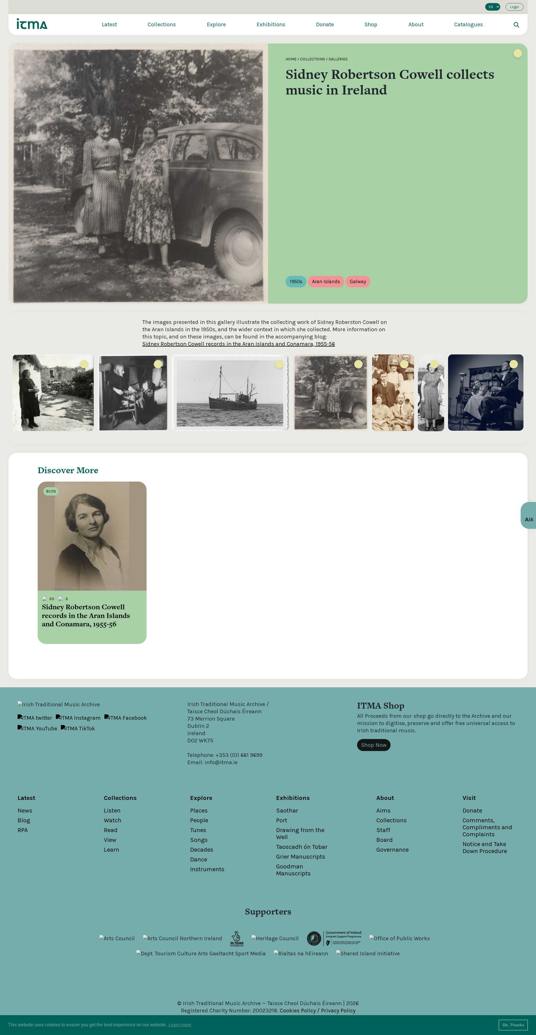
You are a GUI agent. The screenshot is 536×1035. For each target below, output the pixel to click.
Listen (112, 810)
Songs (199, 840)
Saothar (287, 810)
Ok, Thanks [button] (513, 1025)
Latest (109, 24)
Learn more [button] (180, 1024)
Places (199, 810)
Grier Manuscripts (300, 856)
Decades (201, 849)
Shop (371, 24)
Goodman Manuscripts (293, 870)
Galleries (338, 59)
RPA (23, 830)
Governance (392, 849)
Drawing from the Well (300, 833)
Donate (325, 24)
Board (384, 840)
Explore (216, 24)
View (110, 840)
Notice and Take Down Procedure (485, 847)
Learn (111, 849)
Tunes (198, 830)
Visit (469, 798)
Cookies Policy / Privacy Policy (317, 1010)
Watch (112, 820)
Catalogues (468, 24)
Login (514, 7)
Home (291, 59)
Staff (383, 830)
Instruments (207, 869)
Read (111, 830)
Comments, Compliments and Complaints (487, 827)
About (415, 24)
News (25, 810)
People (199, 820)
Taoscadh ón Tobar (301, 847)
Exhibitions (271, 24)
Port (281, 820)
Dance (198, 859)
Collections (162, 24)
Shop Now (373, 745)
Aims (383, 810)
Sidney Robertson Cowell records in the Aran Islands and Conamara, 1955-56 (238, 344)
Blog (24, 820)
